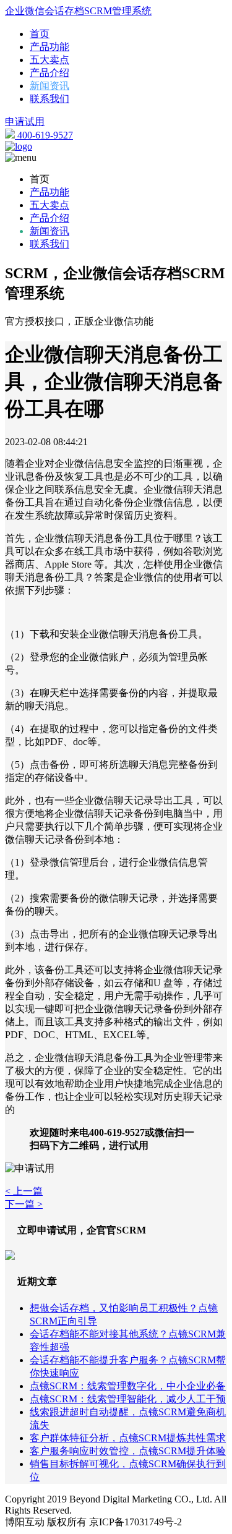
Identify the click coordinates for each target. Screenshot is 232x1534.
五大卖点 (49, 59)
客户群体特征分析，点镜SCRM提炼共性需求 (128, 1438)
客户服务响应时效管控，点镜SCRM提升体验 (128, 1451)
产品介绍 (49, 72)
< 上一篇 (24, 1191)
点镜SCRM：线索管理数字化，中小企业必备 (128, 1386)
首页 (39, 33)
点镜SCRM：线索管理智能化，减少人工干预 (128, 1399)
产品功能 (49, 46)
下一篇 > (24, 1204)
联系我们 (49, 98)
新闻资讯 (49, 85)
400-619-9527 (44, 135)
